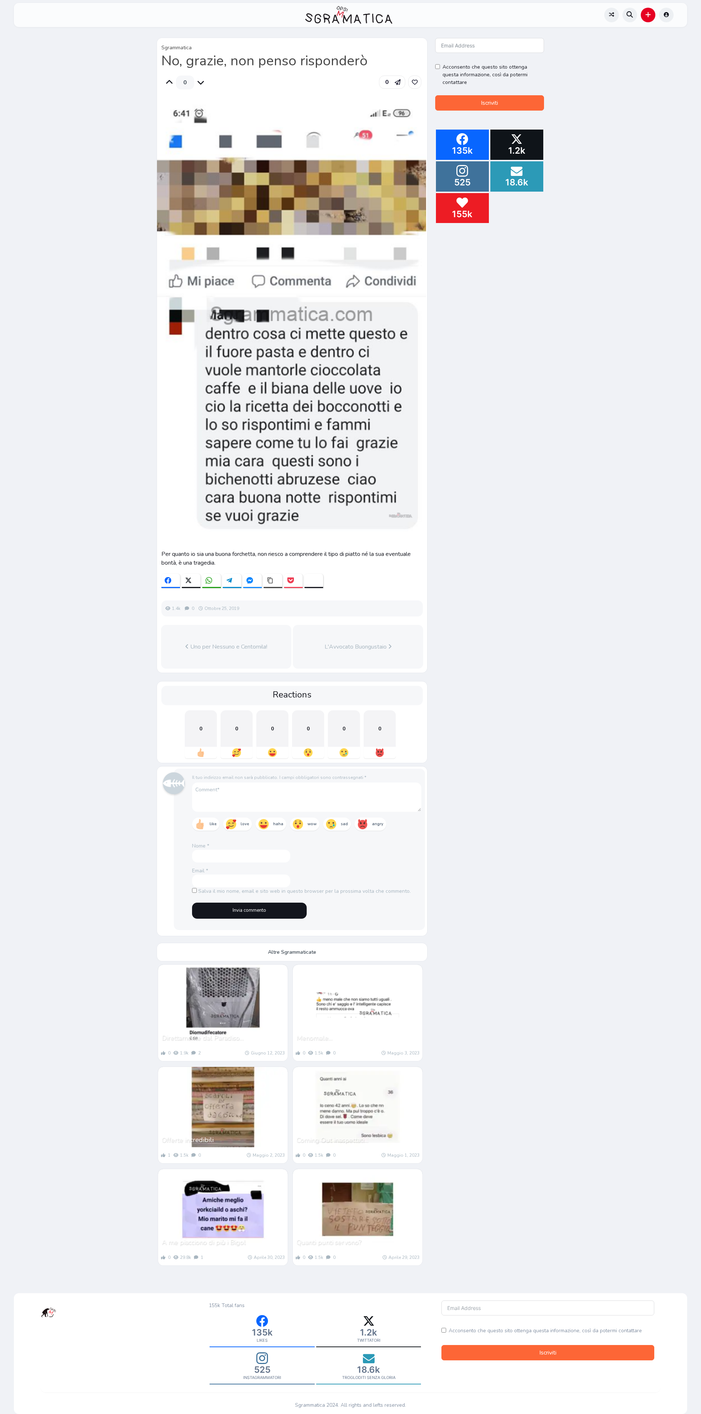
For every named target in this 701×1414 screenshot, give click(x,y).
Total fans (233, 1305)
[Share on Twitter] (191, 581)
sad (344, 824)
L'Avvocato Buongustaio (356, 647)
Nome (200, 845)
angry (377, 824)
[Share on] (313, 581)
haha (278, 824)
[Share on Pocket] (293, 581)
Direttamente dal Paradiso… (203, 1037)
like (213, 824)
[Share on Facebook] (170, 581)
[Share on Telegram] (232, 581)
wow (312, 824)
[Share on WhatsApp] (211, 581)
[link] (414, 82)
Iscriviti (489, 103)
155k (214, 1305)
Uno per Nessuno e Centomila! (228, 647)
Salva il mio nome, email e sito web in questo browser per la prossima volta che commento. (304, 891)
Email (200, 870)
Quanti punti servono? (328, 1242)
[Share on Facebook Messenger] (252, 581)
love (245, 824)
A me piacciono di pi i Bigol (204, 1242)
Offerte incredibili (188, 1140)
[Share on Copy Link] (273, 581)
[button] (648, 15)
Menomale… (314, 1037)
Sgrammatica (176, 47)
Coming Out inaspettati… (332, 1140)
